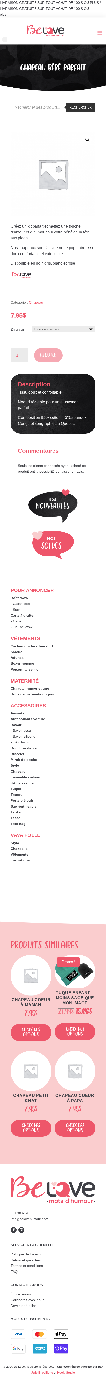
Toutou (17, 795)
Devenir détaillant (24, 1306)
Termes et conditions (27, 1266)
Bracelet (17, 754)
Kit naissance (22, 783)
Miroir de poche (24, 760)
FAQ (14, 1272)
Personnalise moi (25, 669)
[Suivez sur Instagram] (21, 1230)
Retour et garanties (26, 1260)
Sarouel (17, 652)
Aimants (17, 713)
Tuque (16, 789)
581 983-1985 (21, 1213)
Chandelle (19, 849)
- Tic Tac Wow (21, 627)
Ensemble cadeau (25, 777)
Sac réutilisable (23, 806)
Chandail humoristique (30, 688)
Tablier (16, 812)
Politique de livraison (27, 1254)
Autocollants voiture (28, 719)
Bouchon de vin (24, 748)
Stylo (15, 765)
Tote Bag (18, 824)
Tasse (15, 818)
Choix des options (31, 1032)
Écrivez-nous (21, 1294)
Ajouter (48, 355)
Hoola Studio (66, 1372)
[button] (87, 139)
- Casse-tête (20, 604)
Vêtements (19, 854)
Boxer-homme (22, 663)
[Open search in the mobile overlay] (53, 107)
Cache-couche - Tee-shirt (32, 646)
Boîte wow (19, 598)
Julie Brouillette (42, 1372)
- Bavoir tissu (21, 730)
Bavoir (16, 725)
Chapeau (36, 302)
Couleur (17, 330)
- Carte (16, 621)
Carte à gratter (23, 615)
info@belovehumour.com (30, 1219)
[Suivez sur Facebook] (14, 1230)
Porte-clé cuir (22, 800)
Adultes (17, 658)
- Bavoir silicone (23, 736)
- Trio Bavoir (20, 742)
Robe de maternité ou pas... (34, 694)
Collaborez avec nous (27, 1300)
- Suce (16, 610)
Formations (20, 860)
